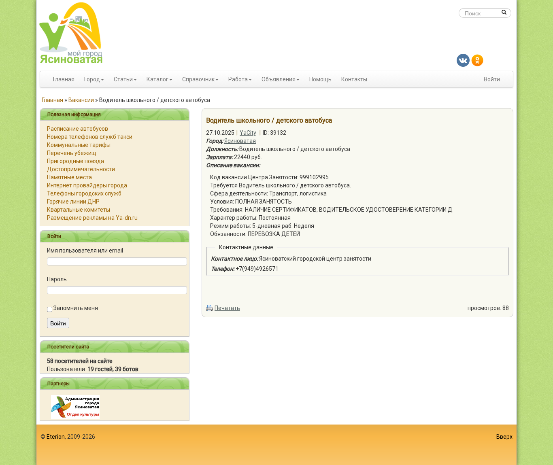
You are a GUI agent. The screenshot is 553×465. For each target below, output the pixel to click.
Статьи (123, 79)
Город (92, 79)
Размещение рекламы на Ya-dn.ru (92, 217)
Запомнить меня (75, 308)
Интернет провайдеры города (87, 185)
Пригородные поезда (75, 161)
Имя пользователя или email (85, 250)
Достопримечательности (81, 169)
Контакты (354, 79)
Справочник (198, 79)
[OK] (477, 60)
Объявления (279, 79)
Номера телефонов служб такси (89, 137)
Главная (63, 79)
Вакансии (81, 100)
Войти (492, 79)
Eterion (56, 436)
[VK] (463, 60)
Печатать (227, 308)
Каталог (157, 79)
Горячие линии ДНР (73, 201)
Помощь (320, 79)
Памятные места (69, 177)
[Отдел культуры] (75, 406)
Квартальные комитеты (78, 209)
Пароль (57, 279)
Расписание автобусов (77, 128)
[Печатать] (209, 308)
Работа (238, 79)
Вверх (504, 436)
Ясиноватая (240, 141)
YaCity (248, 133)
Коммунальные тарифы (79, 145)
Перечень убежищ (71, 153)
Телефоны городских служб (84, 193)
